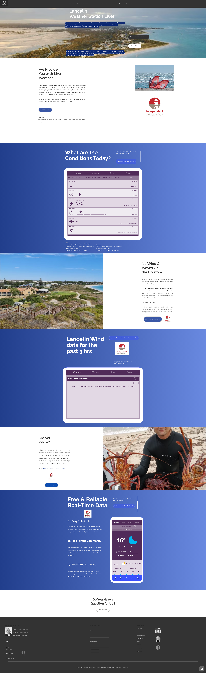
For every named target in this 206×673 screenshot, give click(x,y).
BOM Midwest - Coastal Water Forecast (107, 250)
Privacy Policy (126, 667)
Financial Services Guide (106, 667)
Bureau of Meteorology (103, 248)
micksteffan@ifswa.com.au (11, 644)
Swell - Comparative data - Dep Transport (109, 246)
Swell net (98, 245)
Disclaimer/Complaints (117, 667)
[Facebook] (158, 647)
